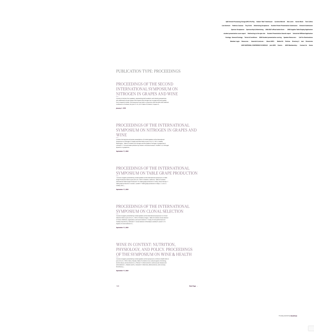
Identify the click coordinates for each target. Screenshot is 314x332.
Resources (245, 41)
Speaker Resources (290, 37)
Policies (287, 41)
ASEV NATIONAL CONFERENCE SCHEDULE (254, 45)
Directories (309, 41)
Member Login (235, 41)
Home (311, 45)
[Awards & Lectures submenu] (264, 41)
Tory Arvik (248, 25)
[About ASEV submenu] (274, 41)
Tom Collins (309, 22)
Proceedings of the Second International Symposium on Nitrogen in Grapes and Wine (147, 88)
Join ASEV (273, 45)
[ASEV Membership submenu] (297, 45)
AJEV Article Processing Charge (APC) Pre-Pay (240, 22)
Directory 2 (295, 41)
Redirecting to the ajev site (256, 33)
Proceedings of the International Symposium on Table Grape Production (157, 170)
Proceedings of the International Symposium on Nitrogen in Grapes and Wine (156, 130)
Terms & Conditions (250, 37)
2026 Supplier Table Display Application (300, 29)
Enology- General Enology (234, 37)
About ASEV (270, 41)
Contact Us (303, 45)
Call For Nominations (306, 37)
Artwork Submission (306, 25)
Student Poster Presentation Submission (284, 25)
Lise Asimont (226, 25)
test (302, 41)
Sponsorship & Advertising (254, 29)
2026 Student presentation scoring (270, 37)
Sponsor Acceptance (237, 29)
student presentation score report (235, 33)
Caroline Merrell (280, 22)
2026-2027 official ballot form (274, 29)
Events (280, 45)
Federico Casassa (237, 25)
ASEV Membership (291, 45)
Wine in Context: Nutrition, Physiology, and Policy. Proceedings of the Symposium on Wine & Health (154, 249)
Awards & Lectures (257, 41)
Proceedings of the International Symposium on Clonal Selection (152, 209)
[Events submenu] (282, 45)
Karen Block (299, 22)
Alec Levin (290, 22)
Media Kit (280, 41)
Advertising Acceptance (261, 25)
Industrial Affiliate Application (303, 33)
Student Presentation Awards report (279, 33)
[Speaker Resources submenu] (296, 37)
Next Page (193, 286)
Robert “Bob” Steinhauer (265, 22)
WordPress (294, 316)
